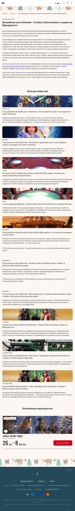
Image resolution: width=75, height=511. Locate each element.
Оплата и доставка (18, 485)
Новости (41, 481)
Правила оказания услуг (36, 485)
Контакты (39, 489)
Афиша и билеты (26, 481)
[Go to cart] (71, 3)
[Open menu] (3, 3)
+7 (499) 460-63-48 (52, 489)
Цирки (52, 481)
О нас (7, 485)
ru (55, 3)
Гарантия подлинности (24, 489)
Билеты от (62, 443)
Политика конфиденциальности (59, 485)
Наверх (69, 470)
